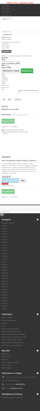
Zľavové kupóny (7, 368)
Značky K (5, 267)
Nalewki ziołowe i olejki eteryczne (13, 342)
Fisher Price (5, 85)
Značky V (5, 298)
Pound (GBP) (6, 12)
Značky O (5, 278)
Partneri (4, 323)
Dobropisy (5, 359)
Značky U (5, 295)
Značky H (5, 259)
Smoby (4, 84)
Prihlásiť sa (5, 5)
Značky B (5, 242)
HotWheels (5, 80)
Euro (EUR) (5, 10)
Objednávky (5, 354)
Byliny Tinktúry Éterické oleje (11, 331)
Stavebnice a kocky (8, 223)
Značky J (4, 264)
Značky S (5, 289)
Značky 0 (4, 228)
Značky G (5, 256)
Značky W (5, 300)
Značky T (5, 292)
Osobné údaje (6, 365)
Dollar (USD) (5, 8)
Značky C (5, 245)
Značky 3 (4, 231)
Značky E (5, 251)
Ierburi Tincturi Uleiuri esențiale (12, 340)
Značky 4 (4, 234)
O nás (3, 326)
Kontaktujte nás (6, 15)
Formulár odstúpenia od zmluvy (12, 397)
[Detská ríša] (20, 24)
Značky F (5, 253)
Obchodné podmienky (9, 320)
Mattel (3, 82)
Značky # (4, 226)
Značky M (5, 273)
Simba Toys (5, 87)
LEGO (3, 76)
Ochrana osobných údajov (10, 329)
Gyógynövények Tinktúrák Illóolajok (13, 334)
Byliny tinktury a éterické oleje (12, 345)
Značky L (5, 270)
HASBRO (4, 78)
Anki (3, 89)
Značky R (5, 287)
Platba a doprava (7, 317)
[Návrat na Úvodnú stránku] (4, 99)
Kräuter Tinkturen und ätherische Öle (14, 337)
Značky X (5, 303)
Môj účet (6, 350)
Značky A (5, 239)
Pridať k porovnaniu (8, 185)
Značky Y (5, 306)
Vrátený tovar (6, 357)
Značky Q (5, 284)
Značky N (5, 275)
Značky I (4, 262)
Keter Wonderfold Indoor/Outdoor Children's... (20, 161)
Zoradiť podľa (6, 114)
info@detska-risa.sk (16, 388)
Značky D (5, 248)
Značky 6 (4, 237)
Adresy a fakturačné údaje (10, 362)
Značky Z (5, 309)
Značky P (5, 281)
